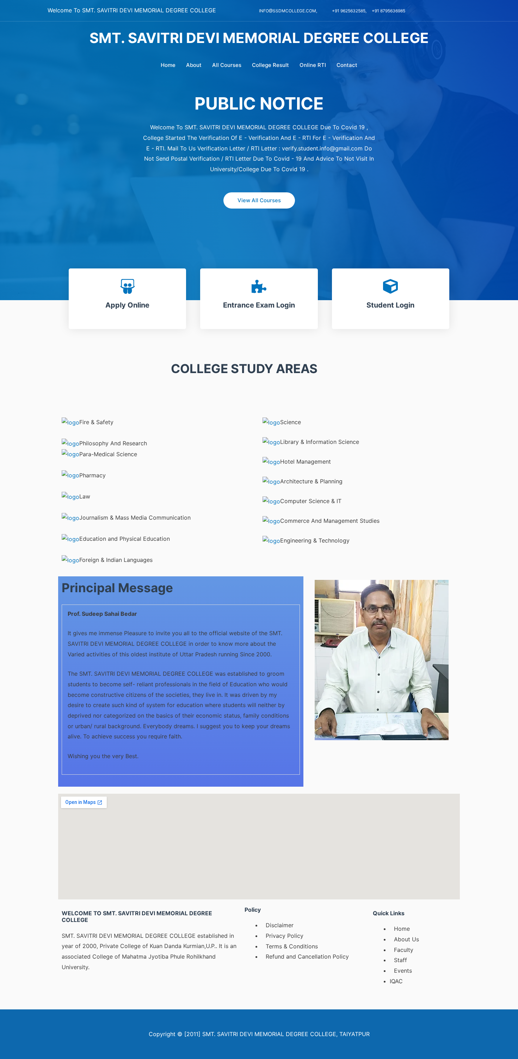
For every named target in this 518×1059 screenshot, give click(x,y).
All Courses (226, 65)
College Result (270, 65)
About (194, 65)
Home (168, 65)
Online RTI (313, 65)
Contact (347, 65)
